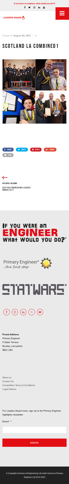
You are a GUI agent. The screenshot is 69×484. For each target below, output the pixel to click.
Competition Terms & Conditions (18, 385)
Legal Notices (9, 389)
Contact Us (8, 381)
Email (6, 421)
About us (6, 377)
